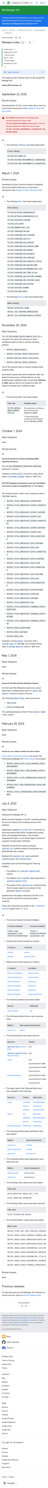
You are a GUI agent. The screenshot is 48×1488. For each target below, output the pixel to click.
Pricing (4, 1368)
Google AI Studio (8, 1418)
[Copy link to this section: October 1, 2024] (24, 431)
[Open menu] (3, 3)
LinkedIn (5, 1389)
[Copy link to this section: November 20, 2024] (29, 325)
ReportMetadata (39, 1118)
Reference (8, 33)
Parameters (37, 1106)
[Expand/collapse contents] (14, 49)
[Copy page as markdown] (30, 43)
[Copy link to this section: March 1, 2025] (21, 173)
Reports (10, 956)
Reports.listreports (14, 994)
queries (27, 952)
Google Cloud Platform (10, 1460)
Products (12, 30)
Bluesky (5, 1382)
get (31, 1011)
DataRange (37, 1126)
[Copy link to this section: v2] (6, 140)
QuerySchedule (38, 1110)
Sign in (42, 3)
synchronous (31, 1154)
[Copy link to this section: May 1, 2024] (19, 655)
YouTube (5, 1397)
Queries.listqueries (14, 986)
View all (4, 1433)
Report (30, 830)
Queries (10, 952)
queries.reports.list (35, 994)
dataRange (27, 1126)
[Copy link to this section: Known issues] (18, 100)
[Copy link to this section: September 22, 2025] (29, 94)
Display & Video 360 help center (29, 190)
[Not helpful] (19, 37)
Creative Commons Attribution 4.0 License (23, 1318)
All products (6, 1467)
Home (4, 30)
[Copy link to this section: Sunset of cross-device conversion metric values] (42, 751)
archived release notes (31, 1295)
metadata (26, 1102)
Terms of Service (8, 1360)
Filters (22, 145)
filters (20, 201)
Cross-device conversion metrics (15, 756)
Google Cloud (7, 1426)
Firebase (5, 1415)
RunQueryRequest (14, 1075)
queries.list (32, 986)
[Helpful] (16, 37)
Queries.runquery (13, 990)
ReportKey (37, 1114)
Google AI (5, 1464)
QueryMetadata (39, 1102)
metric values (29, 759)
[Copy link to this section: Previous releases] (26, 1286)
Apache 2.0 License (29, 1320)
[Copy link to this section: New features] (19, 331)
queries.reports (30, 956)
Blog (3, 1378)
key (24, 1114)
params (26, 1106)
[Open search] (36, 2)
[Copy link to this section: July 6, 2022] (18, 803)
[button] (24, 72)
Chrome (5, 1411)
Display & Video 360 (22, 2)
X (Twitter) (6, 1393)
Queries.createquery (14, 973)
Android (5, 1407)
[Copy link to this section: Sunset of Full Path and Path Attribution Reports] (41, 683)
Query (21, 830)
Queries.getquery (13, 981)
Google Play (6, 1430)
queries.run (32, 990)
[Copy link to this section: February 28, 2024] (26, 724)
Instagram (5, 1386)
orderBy (29, 1145)
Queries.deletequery (14, 977)
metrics (21, 297)
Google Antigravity (8, 1422)
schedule (26, 1110)
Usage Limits (6, 1364)
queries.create (33, 973)
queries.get (32, 981)
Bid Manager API (10, 10)
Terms (4, 1477)
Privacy (11, 1477)
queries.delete (33, 977)
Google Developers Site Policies (18, 1322)
